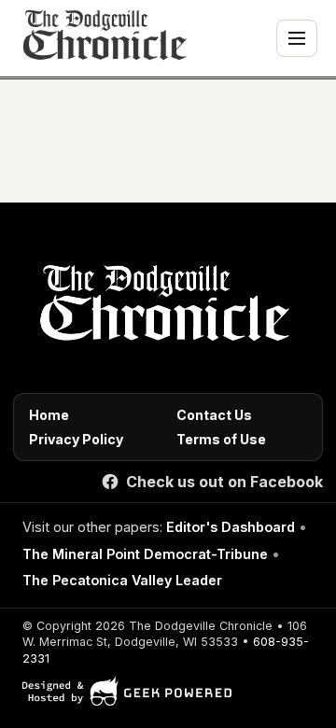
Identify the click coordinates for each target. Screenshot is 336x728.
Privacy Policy (76, 439)
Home (49, 415)
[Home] (161, 308)
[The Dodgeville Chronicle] (103, 38)
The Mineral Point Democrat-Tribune (145, 554)
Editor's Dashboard (230, 527)
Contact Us (214, 415)
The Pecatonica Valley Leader (122, 580)
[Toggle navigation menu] (296, 38)
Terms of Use (221, 439)
